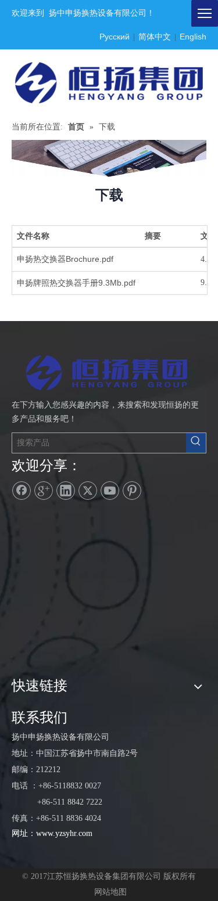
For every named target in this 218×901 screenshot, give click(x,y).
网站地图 (110, 892)
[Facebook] (21, 490)
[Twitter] (87, 490)
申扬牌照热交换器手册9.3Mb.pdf (76, 282)
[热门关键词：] (196, 443)
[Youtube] (110, 490)
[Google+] (43, 490)
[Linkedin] (65, 490)
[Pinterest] (132, 490)
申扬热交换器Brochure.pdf (65, 259)
